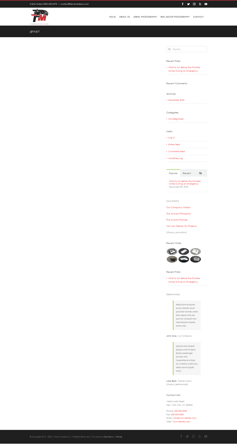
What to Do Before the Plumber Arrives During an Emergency (185, 182)
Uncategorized (175, 119)
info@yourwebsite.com (184, 418)
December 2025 (176, 100)
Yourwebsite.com (181, 421)
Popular (173, 173)
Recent (187, 173)
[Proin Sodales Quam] (195, 251)
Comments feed (176, 151)
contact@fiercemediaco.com (75, 4)
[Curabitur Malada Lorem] (183, 259)
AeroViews (109, 437)
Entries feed (174, 144)
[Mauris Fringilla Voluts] (183, 251)
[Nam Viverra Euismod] (172, 259)
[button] (178, 207)
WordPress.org (175, 158)
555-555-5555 (180, 411)
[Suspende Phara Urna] (195, 259)
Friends (119, 437)
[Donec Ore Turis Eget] (172, 251)
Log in (171, 137)
